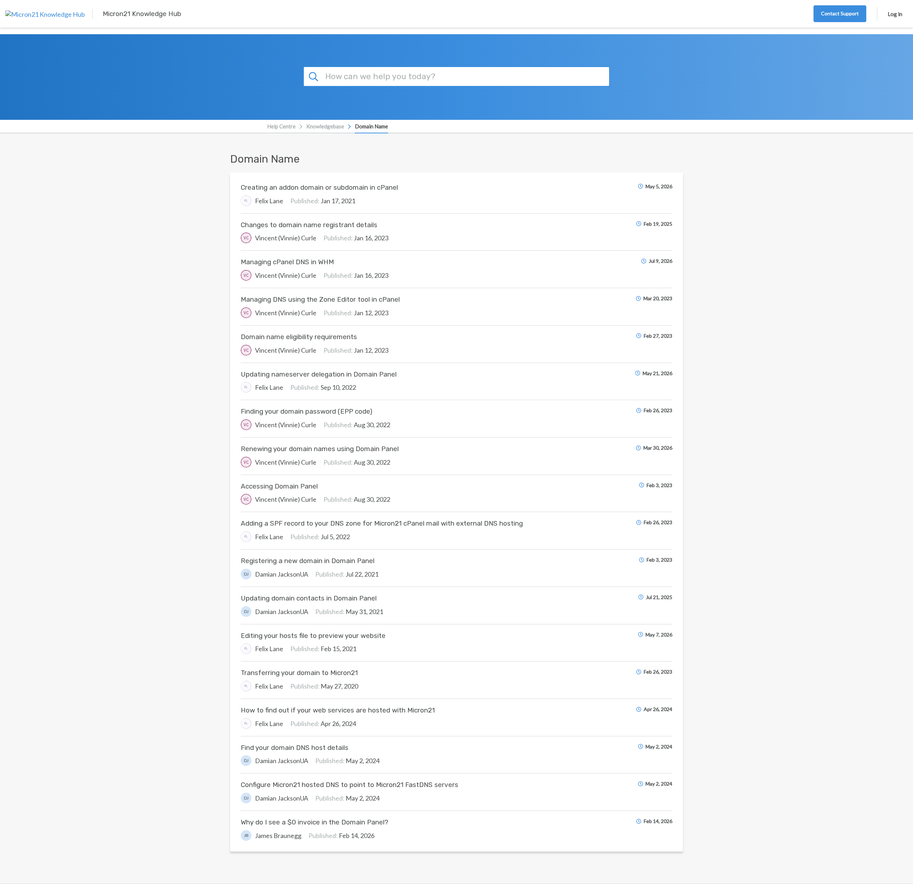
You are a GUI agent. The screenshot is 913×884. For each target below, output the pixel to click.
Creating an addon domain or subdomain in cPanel (319, 187)
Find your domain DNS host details (294, 748)
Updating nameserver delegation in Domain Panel (319, 374)
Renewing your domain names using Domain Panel (320, 449)
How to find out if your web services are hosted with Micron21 (338, 710)
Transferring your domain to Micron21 (299, 673)
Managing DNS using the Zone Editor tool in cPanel (320, 299)
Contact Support (840, 13)
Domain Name (371, 126)
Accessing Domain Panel (279, 486)
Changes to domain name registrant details (309, 225)
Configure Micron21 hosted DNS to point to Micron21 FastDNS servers (349, 785)
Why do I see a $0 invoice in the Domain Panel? (314, 822)
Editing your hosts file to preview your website (313, 636)
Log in (895, 14)
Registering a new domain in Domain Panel (307, 561)
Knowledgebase (325, 126)
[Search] (314, 75)
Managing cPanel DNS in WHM (287, 262)
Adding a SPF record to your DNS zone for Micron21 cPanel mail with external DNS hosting (382, 523)
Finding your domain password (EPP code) (306, 411)
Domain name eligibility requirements (299, 337)
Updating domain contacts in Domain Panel (309, 598)
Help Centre (281, 126)
